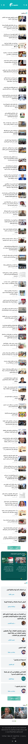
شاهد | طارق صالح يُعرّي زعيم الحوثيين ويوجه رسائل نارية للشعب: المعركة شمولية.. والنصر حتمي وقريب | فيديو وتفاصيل (10, 458)
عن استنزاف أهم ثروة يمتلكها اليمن (16, 589)
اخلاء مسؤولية (9, 736)
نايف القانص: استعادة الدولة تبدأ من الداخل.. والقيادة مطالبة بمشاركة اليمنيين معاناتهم (10, 379)
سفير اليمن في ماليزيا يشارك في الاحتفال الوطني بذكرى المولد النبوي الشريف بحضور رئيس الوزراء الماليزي (10, 335)
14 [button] (7, 578)
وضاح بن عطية (11, 652)
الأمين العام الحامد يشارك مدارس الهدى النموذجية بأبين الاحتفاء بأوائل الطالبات (10, 70)
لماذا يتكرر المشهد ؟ (20, 686)
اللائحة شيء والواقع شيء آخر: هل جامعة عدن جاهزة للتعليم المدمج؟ (15, 672)
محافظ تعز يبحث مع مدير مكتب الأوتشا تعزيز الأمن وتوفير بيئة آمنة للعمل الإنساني (10, 317)
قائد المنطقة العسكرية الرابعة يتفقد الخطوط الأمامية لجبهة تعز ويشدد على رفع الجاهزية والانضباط (10, 247)
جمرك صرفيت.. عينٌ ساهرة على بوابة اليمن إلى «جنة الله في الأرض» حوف (10, 123)
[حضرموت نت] (14, 5)
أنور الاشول (11, 664)
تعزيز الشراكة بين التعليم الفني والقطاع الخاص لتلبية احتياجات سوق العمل (10, 431)
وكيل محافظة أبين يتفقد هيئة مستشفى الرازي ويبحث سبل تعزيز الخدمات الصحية (10, 353)
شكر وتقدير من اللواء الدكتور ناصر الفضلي (11, 397)
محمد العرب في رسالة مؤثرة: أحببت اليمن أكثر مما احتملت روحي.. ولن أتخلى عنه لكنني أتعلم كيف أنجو (10, 203)
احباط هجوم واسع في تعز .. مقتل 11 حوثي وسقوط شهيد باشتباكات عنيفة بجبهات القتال (10, 388)
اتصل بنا (14, 738)
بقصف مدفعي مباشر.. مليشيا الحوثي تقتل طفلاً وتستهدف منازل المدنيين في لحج (10, 344)
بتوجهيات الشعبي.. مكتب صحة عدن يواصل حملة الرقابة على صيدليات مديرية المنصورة (10, 283)
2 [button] (20, 578)
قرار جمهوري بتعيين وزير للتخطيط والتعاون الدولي (11, 413)
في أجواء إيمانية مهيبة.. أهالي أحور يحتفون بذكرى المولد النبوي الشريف (11, 140)
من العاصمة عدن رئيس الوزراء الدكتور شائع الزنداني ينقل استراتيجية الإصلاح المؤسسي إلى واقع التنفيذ (14, 616)
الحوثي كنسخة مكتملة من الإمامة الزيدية (15, 601)
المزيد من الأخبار (14, 548)
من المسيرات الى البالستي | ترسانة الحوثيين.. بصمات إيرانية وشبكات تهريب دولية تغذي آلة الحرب (10, 292)
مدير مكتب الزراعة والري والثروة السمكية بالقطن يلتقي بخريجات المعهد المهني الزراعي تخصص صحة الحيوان (10, 26)
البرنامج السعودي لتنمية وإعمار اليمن (18, 554)
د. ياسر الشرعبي (11, 623)
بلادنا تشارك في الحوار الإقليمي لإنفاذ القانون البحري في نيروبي (10, 265)
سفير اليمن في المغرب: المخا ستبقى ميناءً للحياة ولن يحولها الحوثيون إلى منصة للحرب (11, 62)
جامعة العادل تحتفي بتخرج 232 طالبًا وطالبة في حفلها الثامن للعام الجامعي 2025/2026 (10, 132)
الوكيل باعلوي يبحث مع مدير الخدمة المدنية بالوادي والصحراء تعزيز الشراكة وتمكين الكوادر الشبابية (11, 35)
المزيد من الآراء (14, 698)
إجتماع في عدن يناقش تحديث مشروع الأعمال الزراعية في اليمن (10, 405)
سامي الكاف (11, 594)
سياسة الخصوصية (16, 736)
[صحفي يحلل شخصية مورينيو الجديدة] (20, 713)
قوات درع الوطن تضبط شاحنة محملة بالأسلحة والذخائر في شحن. (10, 520)
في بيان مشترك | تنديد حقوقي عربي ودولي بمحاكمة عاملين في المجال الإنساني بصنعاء (11, 485)
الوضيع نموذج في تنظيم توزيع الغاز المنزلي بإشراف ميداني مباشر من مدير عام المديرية (10, 212)
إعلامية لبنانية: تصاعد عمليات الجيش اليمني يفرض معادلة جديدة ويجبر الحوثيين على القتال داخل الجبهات (11, 503)
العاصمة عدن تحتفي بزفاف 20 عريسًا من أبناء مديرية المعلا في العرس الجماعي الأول (10, 256)
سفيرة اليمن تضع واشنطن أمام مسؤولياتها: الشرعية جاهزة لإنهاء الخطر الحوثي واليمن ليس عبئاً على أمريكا (10, 167)
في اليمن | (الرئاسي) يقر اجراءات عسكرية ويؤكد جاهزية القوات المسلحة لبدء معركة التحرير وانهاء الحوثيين (10, 370)
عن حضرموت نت (23, 736)
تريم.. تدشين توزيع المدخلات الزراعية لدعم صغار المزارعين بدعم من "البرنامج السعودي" (21, 568)
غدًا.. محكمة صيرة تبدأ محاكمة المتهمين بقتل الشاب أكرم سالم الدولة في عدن (10, 448)
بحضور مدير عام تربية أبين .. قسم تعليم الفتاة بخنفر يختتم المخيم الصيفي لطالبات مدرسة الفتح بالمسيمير (10, 149)
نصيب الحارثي (11, 640)
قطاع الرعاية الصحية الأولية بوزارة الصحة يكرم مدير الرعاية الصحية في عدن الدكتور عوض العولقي (10, 326)
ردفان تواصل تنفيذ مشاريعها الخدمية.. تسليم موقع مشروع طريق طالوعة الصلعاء (10, 105)
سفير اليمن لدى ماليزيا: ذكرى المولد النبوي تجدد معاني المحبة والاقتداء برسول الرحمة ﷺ (10, 44)
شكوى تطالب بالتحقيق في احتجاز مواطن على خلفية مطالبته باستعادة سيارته (10, 494)
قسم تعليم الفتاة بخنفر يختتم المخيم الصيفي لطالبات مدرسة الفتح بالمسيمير (10, 88)
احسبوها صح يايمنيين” (20, 659)
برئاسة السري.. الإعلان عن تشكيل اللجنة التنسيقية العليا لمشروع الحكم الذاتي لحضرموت (10, 274)
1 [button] (21, 578)
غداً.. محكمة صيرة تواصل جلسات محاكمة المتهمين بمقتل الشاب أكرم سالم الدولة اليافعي (10, 512)
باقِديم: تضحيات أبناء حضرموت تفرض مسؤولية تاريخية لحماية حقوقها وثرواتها (10, 301)
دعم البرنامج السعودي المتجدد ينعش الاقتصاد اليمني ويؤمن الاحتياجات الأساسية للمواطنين (8, 568)
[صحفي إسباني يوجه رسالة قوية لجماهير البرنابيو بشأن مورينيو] (7, 713)
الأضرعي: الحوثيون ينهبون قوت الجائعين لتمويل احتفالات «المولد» (10, 18)
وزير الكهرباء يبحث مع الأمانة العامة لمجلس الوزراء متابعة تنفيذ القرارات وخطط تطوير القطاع (11, 221)
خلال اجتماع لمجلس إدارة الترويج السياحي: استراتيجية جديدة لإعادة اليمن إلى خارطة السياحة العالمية (10, 96)
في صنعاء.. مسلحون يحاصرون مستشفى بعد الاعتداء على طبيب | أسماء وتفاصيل (10, 239)
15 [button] (6, 578)
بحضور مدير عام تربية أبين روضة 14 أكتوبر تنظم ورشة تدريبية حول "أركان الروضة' (11, 467)
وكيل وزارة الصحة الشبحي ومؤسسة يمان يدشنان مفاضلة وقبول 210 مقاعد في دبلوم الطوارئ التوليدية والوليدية (10, 194)
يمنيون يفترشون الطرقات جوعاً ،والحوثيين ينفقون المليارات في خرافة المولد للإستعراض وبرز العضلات (14, 632)
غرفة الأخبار (11, 678)
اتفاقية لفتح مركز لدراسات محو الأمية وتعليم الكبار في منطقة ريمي (10, 53)
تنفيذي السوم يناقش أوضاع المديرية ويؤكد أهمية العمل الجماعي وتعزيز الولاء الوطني (10, 529)
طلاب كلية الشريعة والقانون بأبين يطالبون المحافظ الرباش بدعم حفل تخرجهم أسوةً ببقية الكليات (11, 114)
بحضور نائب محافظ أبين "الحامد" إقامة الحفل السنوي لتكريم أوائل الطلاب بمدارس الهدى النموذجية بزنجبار (10, 422)
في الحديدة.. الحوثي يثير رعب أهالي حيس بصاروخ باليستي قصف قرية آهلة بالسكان (10, 309)
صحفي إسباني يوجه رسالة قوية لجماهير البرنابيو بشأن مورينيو (8, 715)
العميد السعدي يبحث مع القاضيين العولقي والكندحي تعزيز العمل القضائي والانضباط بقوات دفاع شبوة (10, 185)
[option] (20, 564)
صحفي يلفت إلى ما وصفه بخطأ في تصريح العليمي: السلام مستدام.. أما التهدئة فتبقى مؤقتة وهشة (11, 79)
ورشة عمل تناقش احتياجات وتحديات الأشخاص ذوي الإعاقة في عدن (11, 362)
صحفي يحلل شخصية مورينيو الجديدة (21, 716)
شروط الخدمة (4, 736)
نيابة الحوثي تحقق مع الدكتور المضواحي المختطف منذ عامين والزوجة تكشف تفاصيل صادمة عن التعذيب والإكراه (10, 439)
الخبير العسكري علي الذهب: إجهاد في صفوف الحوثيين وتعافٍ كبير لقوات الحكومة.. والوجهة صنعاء (11, 176)
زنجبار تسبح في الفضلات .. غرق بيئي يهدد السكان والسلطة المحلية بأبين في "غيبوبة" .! (10, 538)
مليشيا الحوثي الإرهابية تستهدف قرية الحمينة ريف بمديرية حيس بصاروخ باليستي (10, 230)
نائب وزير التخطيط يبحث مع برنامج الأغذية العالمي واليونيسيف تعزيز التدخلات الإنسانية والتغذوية (11, 476)
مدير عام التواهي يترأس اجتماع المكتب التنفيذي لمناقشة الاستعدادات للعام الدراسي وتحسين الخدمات (10, 158)
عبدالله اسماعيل (11, 606)
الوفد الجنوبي (22, 647)
